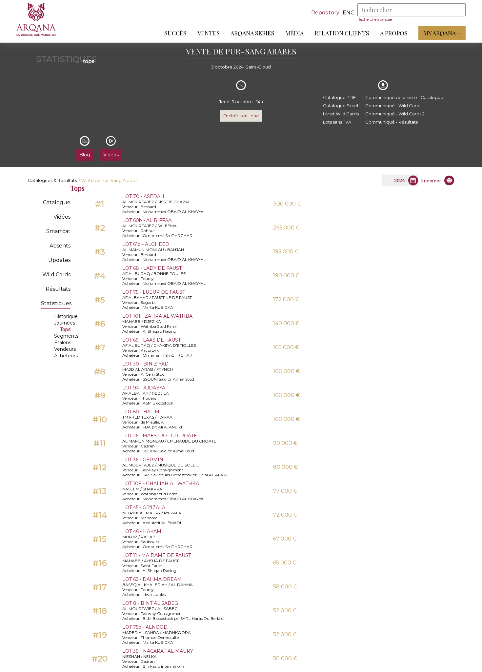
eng (349, 13)
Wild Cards (56, 274)
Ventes (208, 33)
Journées (64, 323)
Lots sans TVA (337, 122)
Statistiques (56, 303)
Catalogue (56, 202)
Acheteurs (66, 356)
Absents (60, 246)
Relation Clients (341, 33)
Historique (66, 316)
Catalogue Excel (340, 105)
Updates (59, 260)
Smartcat (58, 231)
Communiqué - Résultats (391, 122)
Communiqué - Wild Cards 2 (395, 113)
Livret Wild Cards (341, 113)
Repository (325, 13)
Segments (66, 336)
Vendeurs (65, 349)
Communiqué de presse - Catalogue (404, 97)
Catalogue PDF (339, 97)
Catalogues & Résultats (52, 180)
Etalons (62, 343)
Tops (65, 329)
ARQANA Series (252, 33)
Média (294, 33)
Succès (175, 33)
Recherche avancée (374, 19)
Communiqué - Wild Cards (393, 105)
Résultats (58, 289)
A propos (394, 33)
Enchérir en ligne (241, 115)
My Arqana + (442, 33)
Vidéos (61, 217)
